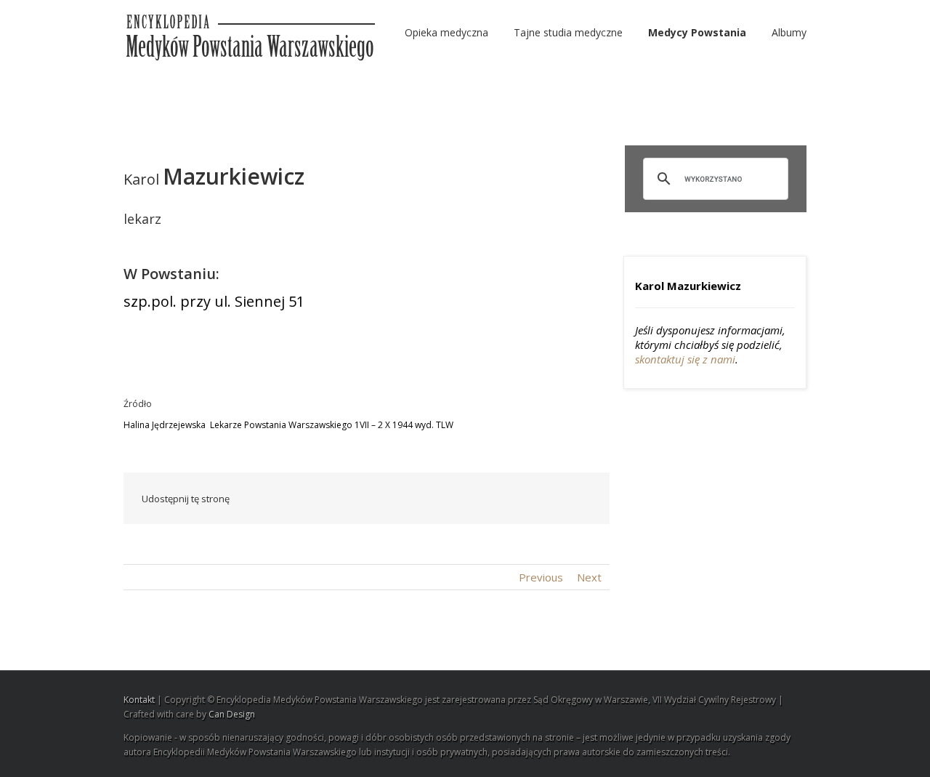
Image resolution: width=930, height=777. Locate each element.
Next (589, 577)
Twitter (381, 498)
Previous (541, 577)
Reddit (445, 498)
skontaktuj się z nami (685, 359)
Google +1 (512, 499)
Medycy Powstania (697, 32)
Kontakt (139, 699)
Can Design (232, 714)
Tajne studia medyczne (568, 32)
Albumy (789, 32)
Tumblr (478, 498)
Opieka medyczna (446, 32)
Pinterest (547, 500)
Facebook (352, 499)
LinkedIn (412, 497)
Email (581, 498)
